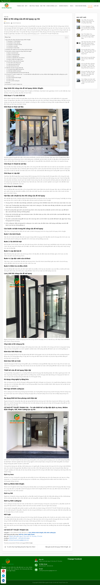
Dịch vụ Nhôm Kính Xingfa (14, 77)
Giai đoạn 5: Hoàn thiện (13, 47)
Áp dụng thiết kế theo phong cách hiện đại (18, 72)
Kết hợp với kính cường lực (14, 71)
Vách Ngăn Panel (81, 5)
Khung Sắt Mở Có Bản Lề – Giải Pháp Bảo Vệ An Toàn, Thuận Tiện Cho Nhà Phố (88, 52)
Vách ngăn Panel (29, 534)
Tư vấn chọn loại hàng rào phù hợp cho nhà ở (20, 547)
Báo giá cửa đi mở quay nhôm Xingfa (57, 547)
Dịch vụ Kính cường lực (13, 80)
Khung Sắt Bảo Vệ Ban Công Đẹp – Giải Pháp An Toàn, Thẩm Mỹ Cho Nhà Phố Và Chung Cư (88, 66)
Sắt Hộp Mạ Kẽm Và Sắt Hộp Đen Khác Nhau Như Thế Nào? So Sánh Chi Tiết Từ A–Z (88, 44)
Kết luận (8, 82)
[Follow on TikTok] (96, 1)
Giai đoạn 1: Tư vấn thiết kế (14, 41)
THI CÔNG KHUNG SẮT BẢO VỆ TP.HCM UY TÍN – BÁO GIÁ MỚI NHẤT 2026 (88, 81)
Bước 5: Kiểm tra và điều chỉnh (15, 59)
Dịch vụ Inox (11, 76)
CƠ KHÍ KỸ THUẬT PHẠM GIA (14, 84)
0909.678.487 (13, 538)
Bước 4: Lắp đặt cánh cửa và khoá (16, 57)
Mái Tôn (42, 5)
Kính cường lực (51, 532)
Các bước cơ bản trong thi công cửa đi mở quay (18, 51)
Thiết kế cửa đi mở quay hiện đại (14, 67)
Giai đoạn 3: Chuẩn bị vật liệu (15, 44)
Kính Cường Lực (51, 5)
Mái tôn (21, 534)
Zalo (28, 538)
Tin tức (90, 5)
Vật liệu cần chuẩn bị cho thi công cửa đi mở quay (19, 49)
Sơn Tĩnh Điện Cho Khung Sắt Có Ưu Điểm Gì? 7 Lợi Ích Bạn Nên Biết (88, 36)
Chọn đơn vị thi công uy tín (14, 62)
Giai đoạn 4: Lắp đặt (13, 46)
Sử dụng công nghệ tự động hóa (16, 69)
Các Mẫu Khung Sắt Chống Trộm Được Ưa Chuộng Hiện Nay (87, 21)
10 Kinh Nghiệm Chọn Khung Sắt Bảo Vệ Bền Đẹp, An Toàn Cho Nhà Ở (88, 28)
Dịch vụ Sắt (11, 79)
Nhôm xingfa (63, 5)
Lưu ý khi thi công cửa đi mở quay (15, 61)
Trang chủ (20, 5)
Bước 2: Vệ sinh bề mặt (13, 54)
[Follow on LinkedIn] (97, 1)
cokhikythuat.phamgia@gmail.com (18, 540)
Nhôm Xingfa (29, 543)
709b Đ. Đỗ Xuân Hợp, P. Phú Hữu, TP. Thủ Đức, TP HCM (25, 536)
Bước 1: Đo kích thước (13, 53)
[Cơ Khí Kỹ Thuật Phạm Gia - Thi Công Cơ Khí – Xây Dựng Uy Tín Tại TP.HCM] (7, 5)
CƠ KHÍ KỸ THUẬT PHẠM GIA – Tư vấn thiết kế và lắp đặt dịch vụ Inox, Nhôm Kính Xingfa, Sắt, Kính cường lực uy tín (36, 74)
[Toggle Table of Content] (65, 37)
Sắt (26, 5)
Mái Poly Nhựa (34, 5)
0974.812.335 (22, 538)
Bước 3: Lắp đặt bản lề (13, 56)
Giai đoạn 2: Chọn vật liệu (14, 42)
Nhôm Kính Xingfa (37, 532)
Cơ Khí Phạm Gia (16, 23)
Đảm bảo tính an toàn (13, 66)
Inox (71, 5)
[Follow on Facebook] (94, 1)
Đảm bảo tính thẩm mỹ (14, 64)
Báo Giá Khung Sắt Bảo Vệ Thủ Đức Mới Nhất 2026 (88, 59)
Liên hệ (96, 5)
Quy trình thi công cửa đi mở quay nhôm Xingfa (18, 39)
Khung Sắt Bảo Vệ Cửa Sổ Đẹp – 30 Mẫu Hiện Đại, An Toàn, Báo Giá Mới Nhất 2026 (88, 73)
